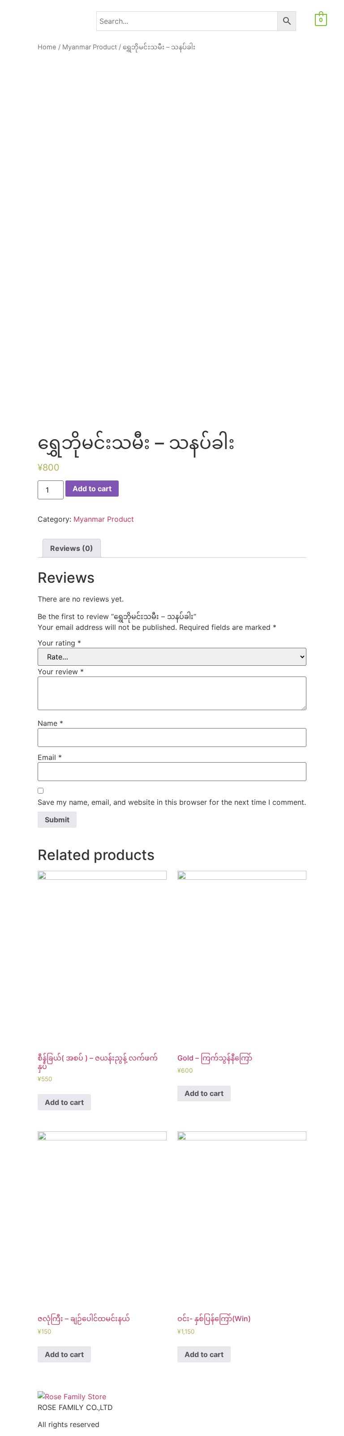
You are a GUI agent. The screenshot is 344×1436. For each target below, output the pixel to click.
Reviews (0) (71, 548)
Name (50, 723)
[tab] (72, 548)
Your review (61, 671)
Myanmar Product (89, 47)
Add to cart (92, 488)
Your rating (59, 642)
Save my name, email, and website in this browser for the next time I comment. (172, 802)
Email (50, 757)
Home (47, 47)
